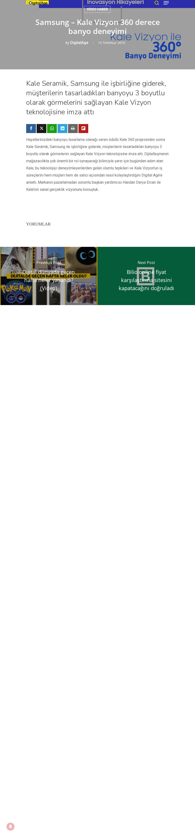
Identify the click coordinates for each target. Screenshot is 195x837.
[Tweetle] (41, 128)
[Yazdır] (73, 128)
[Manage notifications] (10, 826)
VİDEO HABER (97, 9)
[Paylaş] (31, 128)
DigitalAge (79, 42)
